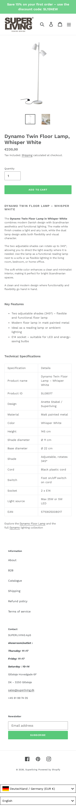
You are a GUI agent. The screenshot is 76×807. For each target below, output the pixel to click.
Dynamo (15, 527)
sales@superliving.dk (21, 690)
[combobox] (38, 789)
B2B (10, 570)
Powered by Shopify (49, 769)
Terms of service (19, 611)
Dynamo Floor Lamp (32, 523)
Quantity (9, 168)
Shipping (27, 155)
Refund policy (17, 601)
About (12, 560)
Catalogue (15, 580)
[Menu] (68, 24)
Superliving (31, 769)
